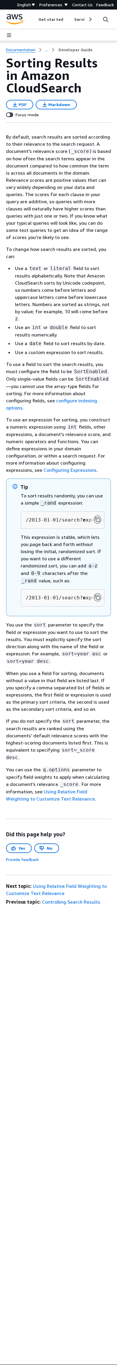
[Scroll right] (90, 19)
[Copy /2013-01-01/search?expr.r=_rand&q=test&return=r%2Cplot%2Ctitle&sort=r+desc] (97, 519)
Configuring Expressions (70, 470)
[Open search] (105, 19)
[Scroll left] (34, 19)
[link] (75, 50)
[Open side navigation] (9, 35)
